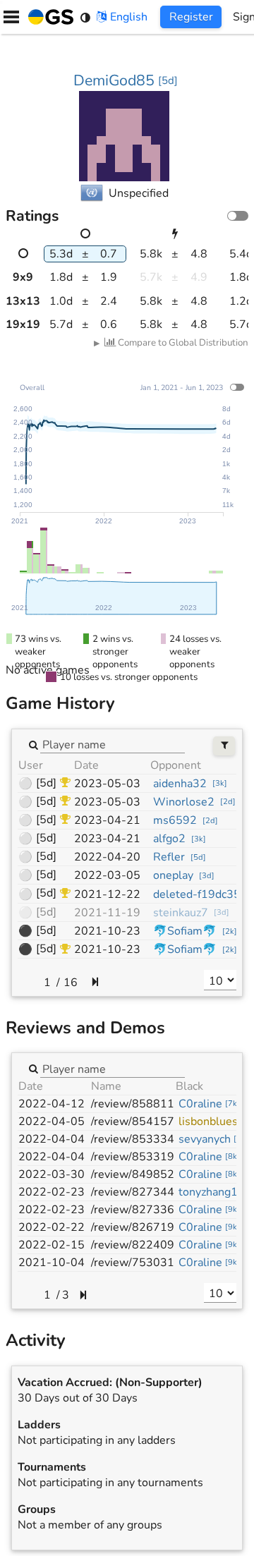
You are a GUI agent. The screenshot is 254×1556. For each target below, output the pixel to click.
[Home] (48, 16)
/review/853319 (132, 1157)
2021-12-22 (107, 894)
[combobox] (112, 744)
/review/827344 (132, 1192)
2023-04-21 (107, 820)
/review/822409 (132, 1245)
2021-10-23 (107, 931)
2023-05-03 (107, 783)
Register (191, 17)
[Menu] (11, 17)
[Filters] (224, 745)
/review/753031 (132, 1262)
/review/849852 (132, 1174)
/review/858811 (132, 1104)
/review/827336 (132, 1209)
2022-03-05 (107, 875)
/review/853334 (132, 1139)
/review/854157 (132, 1121)
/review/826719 (132, 1227)
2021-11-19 (107, 912)
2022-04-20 (107, 857)
